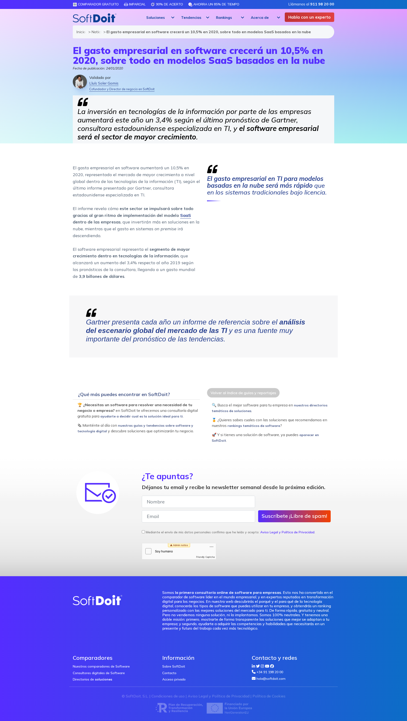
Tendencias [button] (191, 17)
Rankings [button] (224, 17)
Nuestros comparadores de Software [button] (101, 666)
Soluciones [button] (155, 17)
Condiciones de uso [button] (168, 696)
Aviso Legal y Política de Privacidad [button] (287, 532)
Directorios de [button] (92, 679)
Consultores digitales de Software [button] (99, 673)
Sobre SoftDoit (173, 666)
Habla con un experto (309, 17)
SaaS (185, 215)
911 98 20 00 (322, 4)
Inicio (80, 31)
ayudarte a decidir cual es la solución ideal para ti (141, 416)
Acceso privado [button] (174, 679)
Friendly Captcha (205, 556)
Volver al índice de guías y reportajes (243, 392)
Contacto (169, 673)
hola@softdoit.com (270, 678)
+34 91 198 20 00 (269, 672)
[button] (159, 18)
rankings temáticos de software (254, 426)
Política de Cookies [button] (268, 696)
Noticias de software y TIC (95, 31)
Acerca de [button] (260, 17)
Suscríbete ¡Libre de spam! (294, 516)
